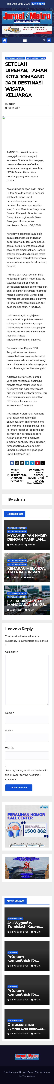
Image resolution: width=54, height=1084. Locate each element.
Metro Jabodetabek (15, 58)
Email (9, 730)
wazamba (12, 953)
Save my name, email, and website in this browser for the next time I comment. (26, 775)
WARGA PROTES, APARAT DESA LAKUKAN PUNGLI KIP (18, 475)
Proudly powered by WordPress (19, 1072)
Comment (11, 651)
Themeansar (28, 1076)
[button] (44, 40)
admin (12, 104)
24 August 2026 (19, 932)
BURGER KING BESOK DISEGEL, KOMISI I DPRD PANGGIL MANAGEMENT (35, 476)
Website (9, 748)
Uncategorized (15, 919)
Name (9, 712)
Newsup (47, 1072)
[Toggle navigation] (25, 40)
